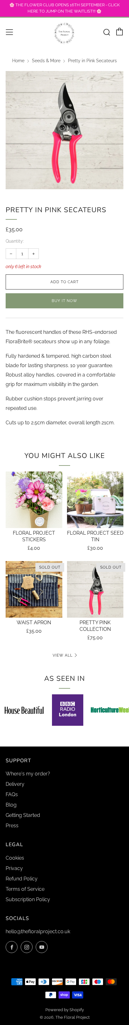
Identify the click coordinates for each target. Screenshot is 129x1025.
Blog (11, 805)
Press (12, 826)
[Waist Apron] (34, 589)
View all (63, 655)
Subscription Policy (28, 899)
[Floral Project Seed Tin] (95, 499)
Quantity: (15, 241)
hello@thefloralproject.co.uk (38, 931)
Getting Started (23, 815)
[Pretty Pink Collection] (95, 589)
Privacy (14, 868)
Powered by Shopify (64, 1009)
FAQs (12, 794)
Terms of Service (25, 889)
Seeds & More (46, 60)
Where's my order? (28, 774)
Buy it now (64, 301)
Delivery (15, 784)
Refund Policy (22, 879)
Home (18, 60)
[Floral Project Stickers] (34, 499)
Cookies (15, 858)
